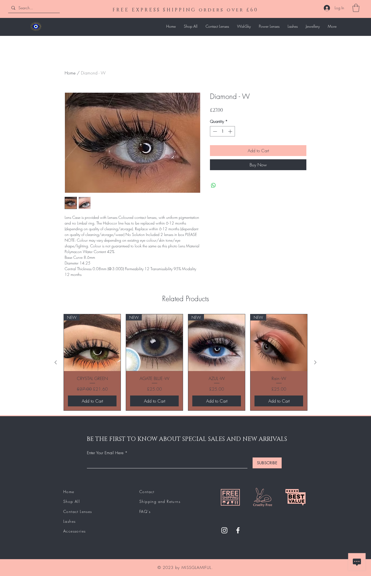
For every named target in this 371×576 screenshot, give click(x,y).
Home (70, 73)
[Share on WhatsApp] (213, 185)
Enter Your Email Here (105, 453)
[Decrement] (214, 131)
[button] (356, 8)
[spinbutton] (222, 131)
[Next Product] (315, 362)
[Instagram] (224, 530)
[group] (185, 362)
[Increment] (230, 131)
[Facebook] (238, 530)
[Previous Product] (55, 362)
